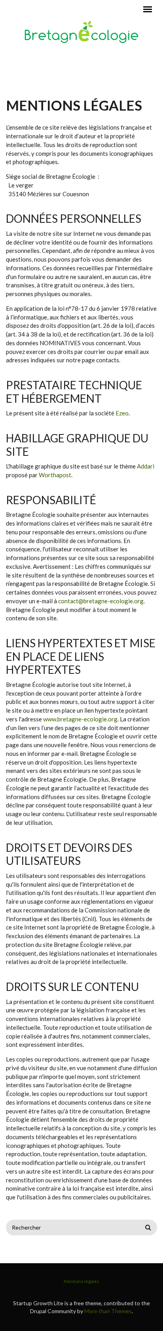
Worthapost (55, 474)
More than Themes (108, 1311)
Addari (145, 466)
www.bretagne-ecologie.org (80, 719)
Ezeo (122, 413)
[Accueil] (81, 31)
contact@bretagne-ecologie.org (101, 600)
